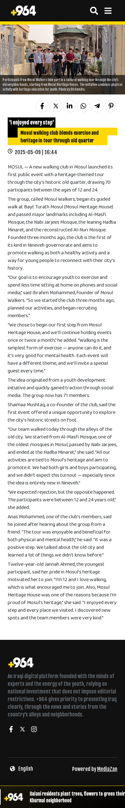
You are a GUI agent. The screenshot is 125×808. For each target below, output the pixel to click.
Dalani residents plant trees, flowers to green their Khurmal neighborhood (77, 797)
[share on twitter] (55, 106)
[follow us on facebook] (11, 730)
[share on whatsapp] (83, 106)
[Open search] (94, 11)
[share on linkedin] (69, 106)
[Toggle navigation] (108, 11)
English (25, 769)
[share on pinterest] (110, 106)
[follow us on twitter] (22, 730)
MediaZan (107, 769)
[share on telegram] (97, 106)
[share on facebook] (42, 106)
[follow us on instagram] (34, 730)
